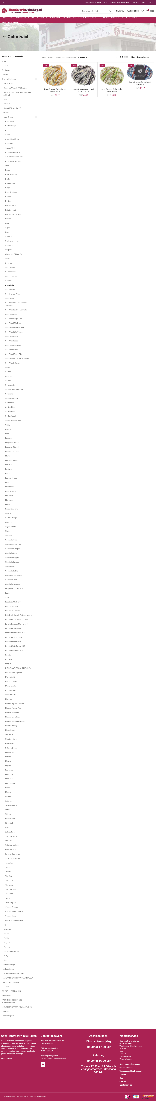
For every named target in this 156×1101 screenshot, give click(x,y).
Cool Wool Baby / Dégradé (16, 310)
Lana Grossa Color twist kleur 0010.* (111, 90)
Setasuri (8, 801)
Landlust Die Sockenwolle (15, 633)
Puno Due (9, 774)
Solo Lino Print (11, 849)
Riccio (7, 787)
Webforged (41, 1096)
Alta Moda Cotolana (13, 161)
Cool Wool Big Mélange (14, 327)
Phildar (6, 938)
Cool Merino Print (12, 294)
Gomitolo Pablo (11, 571)
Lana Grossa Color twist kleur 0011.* (55, 90)
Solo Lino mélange (12, 845)
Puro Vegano (10, 783)
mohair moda (10, 695)
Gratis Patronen (126, 1043)
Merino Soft (10, 677)
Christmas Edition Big (13, 254)
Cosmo (8, 371)
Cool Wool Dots (11, 336)
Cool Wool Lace (11, 341)
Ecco (7, 433)
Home (43, 57)
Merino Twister (11, 681)
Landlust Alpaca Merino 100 (16, 619)
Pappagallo (9, 743)
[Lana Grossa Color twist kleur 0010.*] (112, 75)
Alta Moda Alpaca (12, 152)
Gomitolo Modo (11, 566)
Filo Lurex (9, 500)
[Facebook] (43, 1064)
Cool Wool (9, 298)
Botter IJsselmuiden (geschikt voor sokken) (17, 93)
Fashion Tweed (11, 478)
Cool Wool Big (11, 314)
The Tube (9, 894)
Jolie (7, 597)
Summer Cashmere (12, 854)
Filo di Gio (9, 495)
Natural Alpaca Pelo (13, 708)
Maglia (8, 664)
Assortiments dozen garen (13, 973)
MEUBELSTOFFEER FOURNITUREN (17, 1007)
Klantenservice (125, 1056)
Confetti (8, 280)
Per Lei (8, 756)
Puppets (6, 947)
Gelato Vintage (11, 518)
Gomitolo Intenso (12, 562)
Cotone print (10, 385)
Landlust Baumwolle (13, 628)
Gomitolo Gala (11, 553)
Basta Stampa (10, 126)
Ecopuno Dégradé (12, 447)
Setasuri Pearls (11, 805)
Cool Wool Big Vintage (14, 332)
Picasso (8, 761)
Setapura (8, 796)
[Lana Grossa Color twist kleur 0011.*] (55, 75)
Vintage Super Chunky (14, 911)
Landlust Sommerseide (14, 650)
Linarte (8, 655)
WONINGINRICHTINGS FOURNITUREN (12, 1001)
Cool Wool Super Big (13, 354)
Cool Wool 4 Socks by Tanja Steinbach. (16, 304)
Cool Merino (10, 289)
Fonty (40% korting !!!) (12, 108)
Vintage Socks (11, 916)
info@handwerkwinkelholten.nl (53, 1058)
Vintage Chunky (11, 907)
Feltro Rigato (10, 491)
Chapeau (8, 249)
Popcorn (8, 765)
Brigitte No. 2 (10, 205)
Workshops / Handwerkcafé (131, 1046)
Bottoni (8, 201)
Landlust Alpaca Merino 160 (16, 624)
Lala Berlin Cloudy (12, 610)
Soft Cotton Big (11, 836)
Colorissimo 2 (10, 272)
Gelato (8, 513)
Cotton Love (10, 411)
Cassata (8, 236)
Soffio (7, 827)
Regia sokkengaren (11, 951)
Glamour (8, 535)
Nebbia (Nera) (11, 726)
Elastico (8, 456)
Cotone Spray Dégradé (14, 389)
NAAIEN (5, 987)
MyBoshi (7, 929)
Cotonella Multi (11, 398)
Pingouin (6, 942)
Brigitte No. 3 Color (13, 214)
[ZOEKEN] (110, 10)
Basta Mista (10, 183)
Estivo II (8, 464)
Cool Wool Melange (13, 345)
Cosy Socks (9, 376)
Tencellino (9, 863)
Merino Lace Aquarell (13, 672)
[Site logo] (22, 10)
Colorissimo (10, 267)
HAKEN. (5, 66)
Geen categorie (8, 1016)
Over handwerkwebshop (129, 1041)
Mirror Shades (11, 686)
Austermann (8, 83)
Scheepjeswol (8, 969)
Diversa (8, 429)
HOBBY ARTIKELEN (10, 982)
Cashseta (8, 245)
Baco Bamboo (11, 174)
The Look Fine (10, 889)
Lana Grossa (8, 117)
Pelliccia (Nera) (11, 748)
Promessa (9, 770)
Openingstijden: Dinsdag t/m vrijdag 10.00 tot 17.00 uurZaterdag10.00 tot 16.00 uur (98, 1053)
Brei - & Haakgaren (9, 79)
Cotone (8, 380)
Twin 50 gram (10, 902)
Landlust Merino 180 (13, 637)
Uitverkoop (6, 1011)
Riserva (8, 792)
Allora (7, 134)
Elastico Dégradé (12, 460)
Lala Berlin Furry (11, 606)
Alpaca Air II (10, 148)
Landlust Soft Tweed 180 (15, 646)
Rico (5, 960)
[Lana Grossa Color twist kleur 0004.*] (140, 72)
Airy (7, 130)
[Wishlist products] (142, 11)
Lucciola (8, 659)
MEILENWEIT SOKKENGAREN (18, 668)
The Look (9, 885)
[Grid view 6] (126, 57)
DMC (5, 99)
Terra (7, 867)
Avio (7, 165)
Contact (123, 1054)
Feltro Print (9, 487)
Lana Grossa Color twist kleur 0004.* (140, 83)
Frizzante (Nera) (11, 509)
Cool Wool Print (11, 349)
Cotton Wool (10, 416)
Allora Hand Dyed (12, 139)
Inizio (7, 593)
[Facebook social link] (3, 2)
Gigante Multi (10, 526)
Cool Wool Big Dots (13, 323)
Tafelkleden (6, 995)
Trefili (7, 898)
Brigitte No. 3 (10, 210)
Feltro (7, 482)
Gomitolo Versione (12, 584)
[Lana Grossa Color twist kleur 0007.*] (83, 75)
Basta (7, 179)
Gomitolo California (13, 544)
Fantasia (8, 469)
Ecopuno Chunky (11, 442)
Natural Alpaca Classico (14, 703)
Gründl (6, 112)
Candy (7, 223)
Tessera (8, 871)
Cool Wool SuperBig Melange (17, 358)
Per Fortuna (9, 752)
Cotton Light (10, 407)
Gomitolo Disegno (12, 549)
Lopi (5, 925)
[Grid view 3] (117, 57)
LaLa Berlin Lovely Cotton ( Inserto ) (19, 615)
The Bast (8, 876)
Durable (6, 103)
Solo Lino (8, 841)
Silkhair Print (10, 818)
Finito (7, 504)
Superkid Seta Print (12, 858)
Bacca (7, 170)
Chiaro (8, 258)
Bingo (7, 188)
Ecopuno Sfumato (12, 451)
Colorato (8, 263)
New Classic (10, 730)
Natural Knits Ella (12, 712)
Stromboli (9, 823)
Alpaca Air (9, 143)
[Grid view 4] (121, 57)
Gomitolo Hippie (12, 557)
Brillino (8, 219)
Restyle (6, 956)
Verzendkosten (126, 1059)
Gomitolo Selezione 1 (13, 575)
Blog (121, 1051)
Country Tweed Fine (13, 420)
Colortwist (10, 285)
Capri (7, 227)
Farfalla (8, 473)
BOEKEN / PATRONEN (11, 991)
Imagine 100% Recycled (14, 588)
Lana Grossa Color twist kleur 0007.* (83, 90)
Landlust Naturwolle (13, 641)
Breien (4, 61)
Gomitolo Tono (11, 580)
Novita (6, 933)
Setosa (8, 810)
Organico (9, 734)
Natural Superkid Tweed (14, 721)
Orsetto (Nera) (11, 739)
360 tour (123, 1048)
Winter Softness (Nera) (14, 920)
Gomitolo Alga (11, 540)
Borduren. (6, 70)
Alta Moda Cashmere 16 (14, 157)
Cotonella (9, 394)
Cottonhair (9, 402)
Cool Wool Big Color (13, 318)
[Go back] (5, 36)
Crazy (7, 425)
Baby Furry (9, 121)
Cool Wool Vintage (12, 363)
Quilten (5, 74)
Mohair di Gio (10, 690)
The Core (9, 880)
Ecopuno (8, 438)
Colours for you (11, 276)
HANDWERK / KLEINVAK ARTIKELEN (17, 978)
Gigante (8, 522)
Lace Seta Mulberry (13, 602)
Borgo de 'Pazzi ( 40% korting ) (15, 88)
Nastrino (8, 699)
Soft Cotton (10, 832)
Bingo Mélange (11, 192)
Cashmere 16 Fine (12, 241)
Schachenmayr (9, 964)
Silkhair (8, 814)
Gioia (7, 531)
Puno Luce (9, 779)
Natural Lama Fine (12, 717)
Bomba (8, 196)
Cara (7, 232)
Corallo (8, 367)
